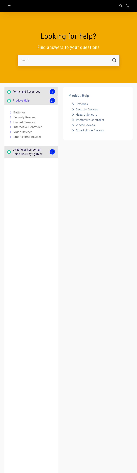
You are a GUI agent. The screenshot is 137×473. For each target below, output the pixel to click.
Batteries (19, 112)
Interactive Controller (27, 127)
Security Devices (24, 117)
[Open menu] (9, 5)
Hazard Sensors (24, 122)
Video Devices (22, 132)
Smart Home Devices (27, 137)
